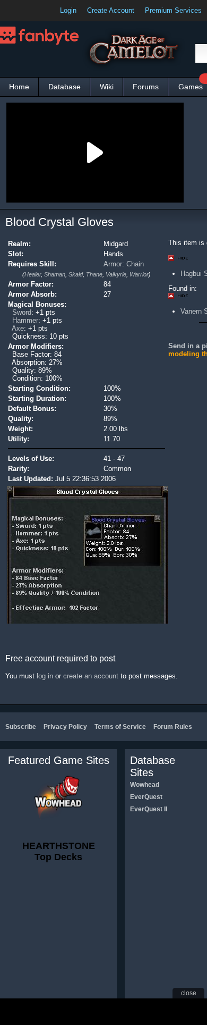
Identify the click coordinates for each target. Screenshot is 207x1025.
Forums (146, 86)
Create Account (110, 10)
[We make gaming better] (34, 10)
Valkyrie (116, 274)
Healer (32, 274)
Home (19, 86)
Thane (94, 274)
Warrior (139, 274)
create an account (90, 676)
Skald (75, 274)
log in (45, 676)
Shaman (54, 274)
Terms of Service (120, 726)
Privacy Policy (65, 726)
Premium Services (173, 10)
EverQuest (146, 797)
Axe (18, 328)
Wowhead (144, 784)
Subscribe (20, 726)
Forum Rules (172, 726)
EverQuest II (148, 809)
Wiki (107, 86)
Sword (21, 312)
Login (68, 10)
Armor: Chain (124, 264)
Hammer (25, 320)
